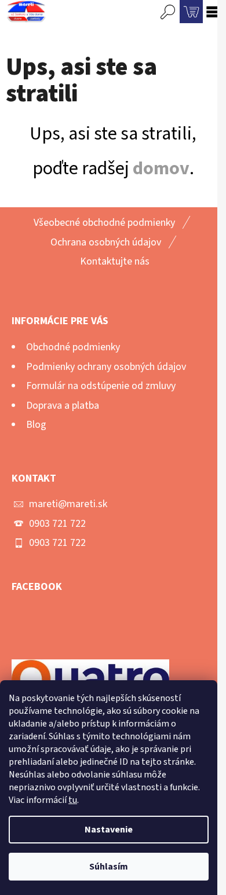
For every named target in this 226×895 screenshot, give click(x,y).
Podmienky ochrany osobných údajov (106, 367)
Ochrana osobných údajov (105, 242)
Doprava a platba (62, 405)
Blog (36, 424)
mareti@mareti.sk (68, 504)
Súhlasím (108, 866)
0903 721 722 (57, 523)
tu (72, 800)
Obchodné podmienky (73, 347)
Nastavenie (109, 829)
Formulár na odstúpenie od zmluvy (101, 386)
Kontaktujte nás (115, 261)
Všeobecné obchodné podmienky (104, 222)
